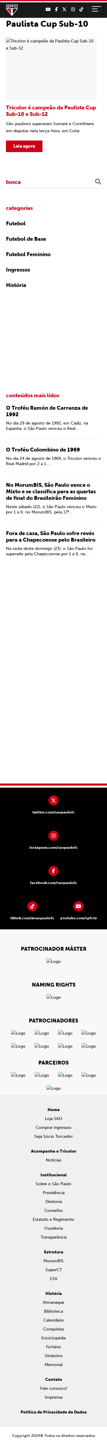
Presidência (53, 1192)
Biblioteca (53, 1311)
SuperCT (53, 1269)
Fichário (53, 1346)
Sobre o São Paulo (53, 1183)
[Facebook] (56, 9)
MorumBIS (53, 1260)
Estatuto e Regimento (53, 1219)
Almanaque (53, 1302)
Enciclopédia (53, 1338)
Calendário (53, 1320)
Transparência (54, 1237)
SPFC (12, 10)
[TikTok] (81, 9)
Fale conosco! (53, 1388)
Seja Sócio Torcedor (53, 1136)
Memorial (54, 1364)
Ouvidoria (53, 1228)
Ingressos (18, 270)
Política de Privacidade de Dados (54, 1412)
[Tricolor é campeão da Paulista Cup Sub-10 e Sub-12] (51, 95)
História (16, 285)
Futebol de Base (26, 239)
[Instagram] (73, 9)
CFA (53, 1278)
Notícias (53, 1160)
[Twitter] (64, 9)
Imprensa (53, 1397)
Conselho (53, 1210)
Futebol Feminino (28, 254)
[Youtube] (48, 9)
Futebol (16, 223)
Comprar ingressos (53, 1127)
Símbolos (53, 1355)
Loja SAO (53, 1118)
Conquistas (53, 1329)
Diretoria (53, 1201)
